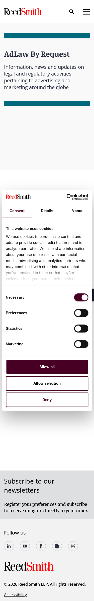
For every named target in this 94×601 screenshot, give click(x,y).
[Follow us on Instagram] (57, 546)
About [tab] (76, 211)
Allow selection (47, 383)
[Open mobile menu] (86, 12)
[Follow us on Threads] (73, 546)
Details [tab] (47, 211)
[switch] (81, 313)
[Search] (71, 12)
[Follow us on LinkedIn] (9, 546)
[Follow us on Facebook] (41, 546)
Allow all (47, 367)
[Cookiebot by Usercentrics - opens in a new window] (67, 197)
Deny (46, 399)
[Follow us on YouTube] (25, 546)
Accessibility (15, 594)
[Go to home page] (23, 12)
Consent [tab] (17, 211)
